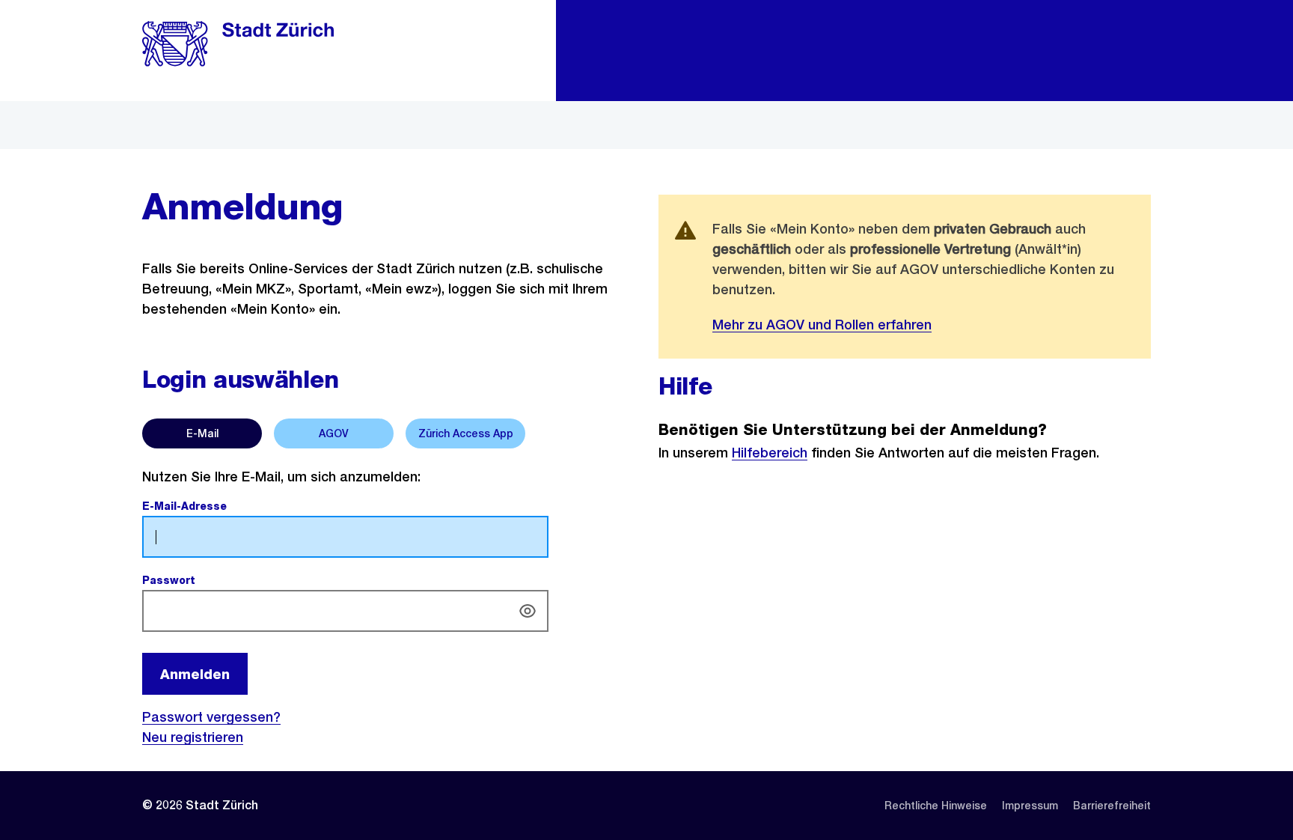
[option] (202, 433)
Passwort (203, 580)
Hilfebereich (769, 452)
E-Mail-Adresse (219, 506)
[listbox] (388, 430)
